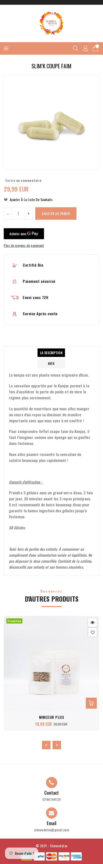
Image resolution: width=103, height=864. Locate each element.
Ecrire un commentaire (24, 180)
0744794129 (51, 799)
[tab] (51, 352)
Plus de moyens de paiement (24, 245)
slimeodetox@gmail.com (51, 829)
